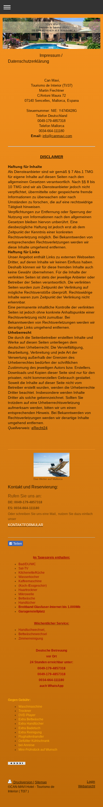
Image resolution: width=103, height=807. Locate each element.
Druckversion (23, 782)
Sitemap (41, 782)
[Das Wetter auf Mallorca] (51, 465)
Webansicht (86, 786)
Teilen (17, 544)
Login (91, 782)
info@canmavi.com (57, 136)
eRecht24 (39, 428)
